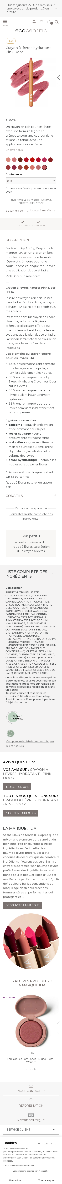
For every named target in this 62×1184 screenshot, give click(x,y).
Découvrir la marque (23, 905)
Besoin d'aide (14, 210)
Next (59, 84)
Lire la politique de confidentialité (18, 1166)
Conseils (14, 496)
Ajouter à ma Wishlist (43, 210)
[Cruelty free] (10, 733)
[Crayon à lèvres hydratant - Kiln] (50, 159)
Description (17, 240)
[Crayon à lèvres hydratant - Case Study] (26, 159)
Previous (59, 77)
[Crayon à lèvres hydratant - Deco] (14, 159)
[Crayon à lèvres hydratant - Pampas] (32, 167)
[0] (48, 22)
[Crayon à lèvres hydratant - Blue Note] (38, 159)
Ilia (10, 40)
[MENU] (6, 21)
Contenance (14, 174)
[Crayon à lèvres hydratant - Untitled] (8, 159)
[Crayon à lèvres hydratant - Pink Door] (44, 167)
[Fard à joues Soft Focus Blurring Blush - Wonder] (31, 1031)
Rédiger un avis (17, 787)
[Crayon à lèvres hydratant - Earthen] (26, 167)
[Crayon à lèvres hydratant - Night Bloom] (44, 159)
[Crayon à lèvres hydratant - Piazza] (32, 159)
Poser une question (21, 813)
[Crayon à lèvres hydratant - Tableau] (20, 159)
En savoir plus (14, 149)
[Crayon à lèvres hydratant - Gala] (8, 167)
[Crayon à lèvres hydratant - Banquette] (38, 167)
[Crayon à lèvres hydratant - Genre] (20, 167)
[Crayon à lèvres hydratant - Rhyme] (14, 167)
